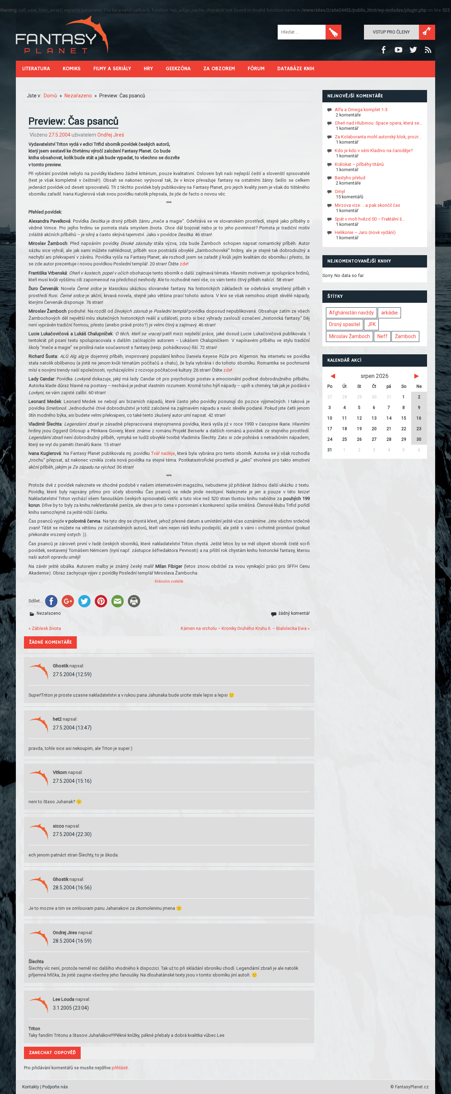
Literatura (36, 68)
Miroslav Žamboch (349, 336)
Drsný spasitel (344, 324)
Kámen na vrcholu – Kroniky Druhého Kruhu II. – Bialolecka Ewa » (245, 628)
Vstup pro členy (391, 32)
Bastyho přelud (350, 177)
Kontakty (30, 1086)
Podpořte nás (55, 1086)
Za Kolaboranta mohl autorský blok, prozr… (378, 136)
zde (183, 263)
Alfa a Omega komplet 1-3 (361, 109)
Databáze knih (295, 68)
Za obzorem (219, 68)
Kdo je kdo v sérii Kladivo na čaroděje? (374, 150)
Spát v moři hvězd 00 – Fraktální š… (370, 218)
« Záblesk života (45, 628)
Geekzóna (178, 68)
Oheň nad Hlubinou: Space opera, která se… (378, 123)
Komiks (72, 68)
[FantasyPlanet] (62, 59)
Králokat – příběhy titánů (359, 164)
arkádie (389, 312)
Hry (148, 68)
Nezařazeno (49, 613)
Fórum (256, 68)
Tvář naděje (163, 453)
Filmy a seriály (112, 68)
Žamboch (405, 336)
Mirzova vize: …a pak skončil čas (367, 205)
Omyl (340, 191)
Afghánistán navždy (351, 312)
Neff (382, 336)
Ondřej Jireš (110, 135)
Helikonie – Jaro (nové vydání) (365, 232)
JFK (371, 324)
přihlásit (120, 1067)
